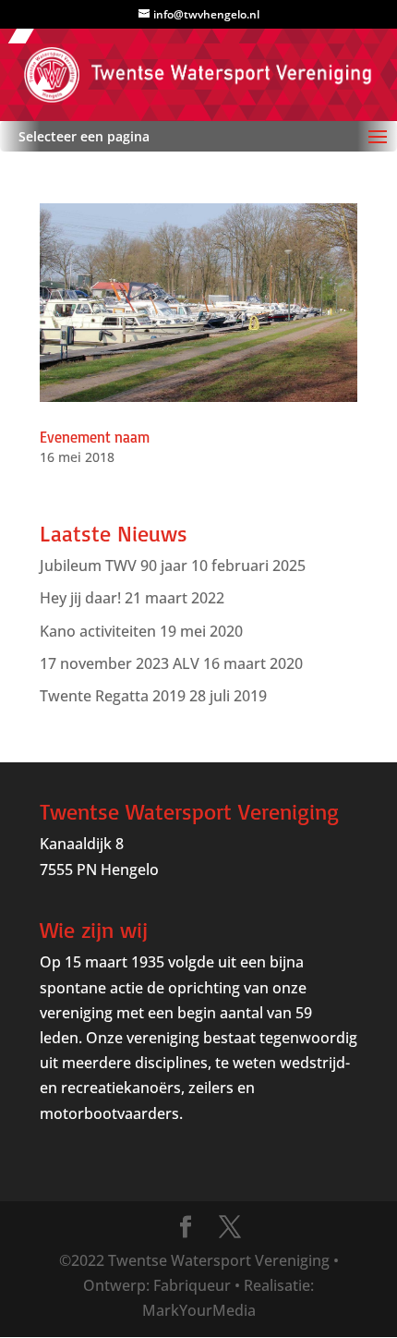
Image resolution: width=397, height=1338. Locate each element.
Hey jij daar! (80, 598)
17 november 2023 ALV (119, 663)
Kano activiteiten (98, 631)
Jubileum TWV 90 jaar (113, 565)
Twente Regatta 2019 (113, 696)
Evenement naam (95, 437)
